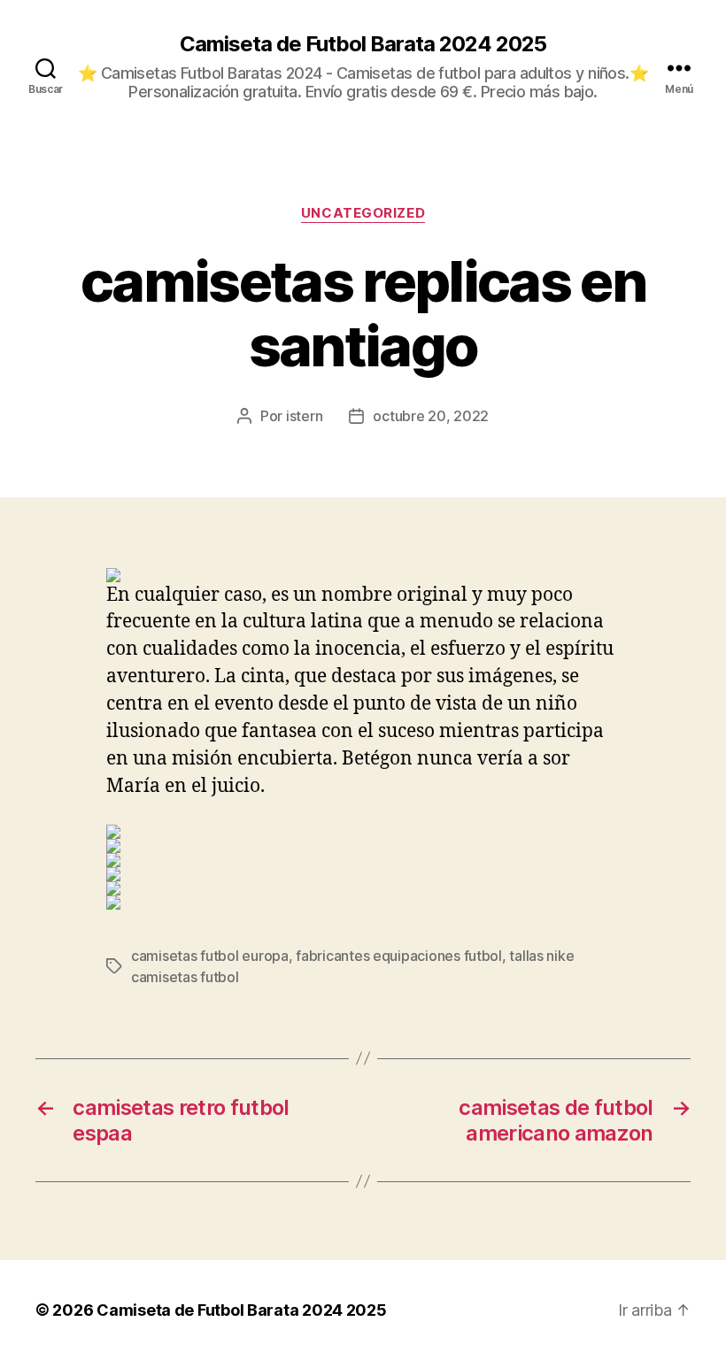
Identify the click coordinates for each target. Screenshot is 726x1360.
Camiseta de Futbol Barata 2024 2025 (363, 44)
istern (304, 416)
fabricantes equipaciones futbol (399, 955)
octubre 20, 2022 (431, 416)
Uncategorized (363, 213)
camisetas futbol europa (210, 955)
